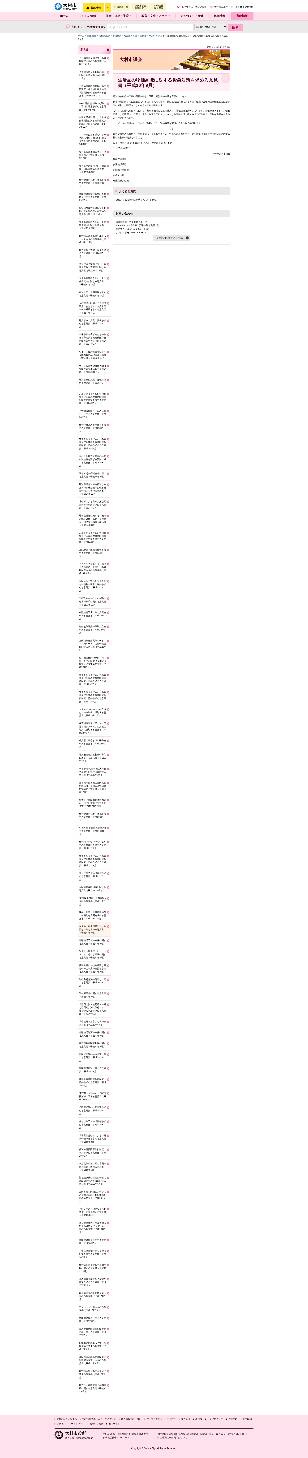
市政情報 (242, 15)
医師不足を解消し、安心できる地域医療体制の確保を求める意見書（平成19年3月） (92, 1196)
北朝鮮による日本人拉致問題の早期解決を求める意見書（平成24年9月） (92, 504)
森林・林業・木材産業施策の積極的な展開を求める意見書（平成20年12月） (92, 915)
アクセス (61, 1423)
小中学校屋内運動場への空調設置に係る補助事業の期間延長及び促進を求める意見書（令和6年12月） (92, 91)
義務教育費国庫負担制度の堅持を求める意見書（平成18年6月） (92, 1152)
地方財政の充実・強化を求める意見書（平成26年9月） (92, 382)
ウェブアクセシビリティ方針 (161, 1419)
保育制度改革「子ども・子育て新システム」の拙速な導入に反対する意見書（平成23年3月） (92, 728)
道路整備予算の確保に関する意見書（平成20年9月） (92, 942)
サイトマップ (77, 1423)
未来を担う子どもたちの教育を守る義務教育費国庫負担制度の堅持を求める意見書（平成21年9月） (92, 861)
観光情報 (219, 15)
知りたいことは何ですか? (89, 26)
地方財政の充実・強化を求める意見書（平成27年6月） (92, 323)
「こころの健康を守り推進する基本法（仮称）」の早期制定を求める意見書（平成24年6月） (92, 569)
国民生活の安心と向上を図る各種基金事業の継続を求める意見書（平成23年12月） (92, 586)
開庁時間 (247, 1419)
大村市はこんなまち (67, 1419)
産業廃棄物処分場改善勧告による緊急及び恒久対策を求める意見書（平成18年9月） (92, 1228)
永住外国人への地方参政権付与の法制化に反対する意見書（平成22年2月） (92, 712)
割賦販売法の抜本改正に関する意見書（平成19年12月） (92, 1057)
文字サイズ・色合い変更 (194, 6)
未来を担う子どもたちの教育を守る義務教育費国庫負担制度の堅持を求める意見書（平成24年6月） (92, 538)
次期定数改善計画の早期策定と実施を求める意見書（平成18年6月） (92, 1166)
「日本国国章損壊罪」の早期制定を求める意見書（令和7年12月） (92, 61)
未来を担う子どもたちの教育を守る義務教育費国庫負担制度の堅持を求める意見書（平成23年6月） (92, 680)
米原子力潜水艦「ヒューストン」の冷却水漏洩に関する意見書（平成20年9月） (92, 954)
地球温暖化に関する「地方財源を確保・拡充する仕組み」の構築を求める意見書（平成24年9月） (92, 520)
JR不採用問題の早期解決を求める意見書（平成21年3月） (93, 901)
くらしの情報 (87, 15)
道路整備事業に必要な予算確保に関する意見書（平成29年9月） (92, 197)
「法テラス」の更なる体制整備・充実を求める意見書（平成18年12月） (92, 1212)
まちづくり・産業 (192, 15)
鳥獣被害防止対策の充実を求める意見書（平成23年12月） (93, 615)
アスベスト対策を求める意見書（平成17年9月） (92, 1309)
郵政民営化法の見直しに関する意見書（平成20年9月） (92, 982)
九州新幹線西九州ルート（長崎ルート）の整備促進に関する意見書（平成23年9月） (92, 645)
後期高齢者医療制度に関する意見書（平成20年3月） (92, 1045)
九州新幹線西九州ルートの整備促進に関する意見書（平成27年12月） (92, 281)
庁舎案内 (232, 1419)
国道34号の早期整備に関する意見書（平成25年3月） (92, 475)
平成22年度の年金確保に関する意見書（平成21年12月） (92, 831)
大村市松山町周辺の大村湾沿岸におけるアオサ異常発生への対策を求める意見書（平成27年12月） (92, 308)
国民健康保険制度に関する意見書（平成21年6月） (92, 889)
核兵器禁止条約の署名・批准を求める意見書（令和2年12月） (92, 154)
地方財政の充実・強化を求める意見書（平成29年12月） (92, 183)
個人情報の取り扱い (131, 1419)
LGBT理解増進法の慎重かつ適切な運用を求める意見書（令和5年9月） (92, 106)
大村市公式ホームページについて (99, 1419)
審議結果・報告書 (121, 35)
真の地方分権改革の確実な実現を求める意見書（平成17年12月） (92, 1282)
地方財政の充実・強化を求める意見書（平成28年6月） (92, 253)
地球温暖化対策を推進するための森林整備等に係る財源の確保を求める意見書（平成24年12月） (92, 489)
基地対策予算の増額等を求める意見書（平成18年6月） (92, 1124)
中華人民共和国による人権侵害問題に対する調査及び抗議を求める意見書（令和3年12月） (92, 122)
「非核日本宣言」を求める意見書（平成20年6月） (92, 1023)
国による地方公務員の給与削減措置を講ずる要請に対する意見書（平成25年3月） (92, 461)
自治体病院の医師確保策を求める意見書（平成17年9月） (92, 1296)
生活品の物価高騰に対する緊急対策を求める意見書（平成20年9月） (92, 929)
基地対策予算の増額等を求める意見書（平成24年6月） (92, 553)
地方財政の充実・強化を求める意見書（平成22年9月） (92, 817)
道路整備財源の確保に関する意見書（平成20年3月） (92, 1034)
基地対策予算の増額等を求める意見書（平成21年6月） (92, 876)
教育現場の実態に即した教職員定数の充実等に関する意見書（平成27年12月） (92, 267)
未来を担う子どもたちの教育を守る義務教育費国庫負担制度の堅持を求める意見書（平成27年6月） (92, 339)
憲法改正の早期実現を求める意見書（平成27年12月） (93, 294)
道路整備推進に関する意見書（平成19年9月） (92, 1070)
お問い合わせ (96, 1423)
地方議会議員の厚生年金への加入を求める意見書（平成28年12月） (92, 239)
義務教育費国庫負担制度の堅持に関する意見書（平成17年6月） (92, 1332)
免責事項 (185, 1419)
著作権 (198, 1419)
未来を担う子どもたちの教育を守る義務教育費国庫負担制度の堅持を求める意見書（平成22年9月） (92, 697)
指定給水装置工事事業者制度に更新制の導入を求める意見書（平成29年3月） (92, 211)
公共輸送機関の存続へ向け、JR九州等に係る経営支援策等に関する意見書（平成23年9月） (93, 662)
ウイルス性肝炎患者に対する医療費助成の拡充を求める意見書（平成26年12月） (93, 354)
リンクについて (215, 1419)
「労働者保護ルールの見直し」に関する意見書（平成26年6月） (92, 414)
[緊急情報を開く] (107, 7)
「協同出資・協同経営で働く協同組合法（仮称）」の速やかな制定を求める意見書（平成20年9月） (92, 1009)
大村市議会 (104, 35)
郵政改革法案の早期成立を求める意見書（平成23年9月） (92, 629)
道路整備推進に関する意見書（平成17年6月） (92, 1320)
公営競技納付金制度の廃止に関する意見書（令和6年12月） (92, 75)
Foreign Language (244, 6)
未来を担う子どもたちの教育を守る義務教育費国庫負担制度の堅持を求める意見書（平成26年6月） (92, 398)
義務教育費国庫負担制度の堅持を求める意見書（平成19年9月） (92, 1082)
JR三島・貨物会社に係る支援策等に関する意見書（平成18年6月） (93, 1096)
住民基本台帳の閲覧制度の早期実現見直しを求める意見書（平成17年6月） (92, 1360)
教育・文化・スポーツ (155, 15)
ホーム (64, 15)
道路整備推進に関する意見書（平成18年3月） (92, 1241)
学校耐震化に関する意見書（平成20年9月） (92, 995)
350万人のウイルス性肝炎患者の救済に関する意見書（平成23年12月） (92, 601)
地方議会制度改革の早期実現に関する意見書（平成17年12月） (92, 1268)
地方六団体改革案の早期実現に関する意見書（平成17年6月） (92, 1388)
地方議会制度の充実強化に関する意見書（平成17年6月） (92, 1374)
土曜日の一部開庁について (173, 1437)
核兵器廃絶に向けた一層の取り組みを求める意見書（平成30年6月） (92, 169)
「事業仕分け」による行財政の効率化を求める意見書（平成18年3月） (92, 1138)
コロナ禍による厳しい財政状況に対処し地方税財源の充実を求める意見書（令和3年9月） (92, 139)
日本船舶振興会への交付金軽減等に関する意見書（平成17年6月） (92, 1346)
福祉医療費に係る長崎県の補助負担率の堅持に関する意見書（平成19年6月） (92, 1180)
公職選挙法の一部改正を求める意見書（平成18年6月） (92, 1110)
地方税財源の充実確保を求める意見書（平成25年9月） (92, 428)
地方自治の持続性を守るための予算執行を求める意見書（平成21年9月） (92, 845)
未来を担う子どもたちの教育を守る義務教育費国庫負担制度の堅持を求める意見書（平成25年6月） (92, 444)
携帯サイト (114, 1423)
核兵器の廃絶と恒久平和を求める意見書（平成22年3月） (92, 743)
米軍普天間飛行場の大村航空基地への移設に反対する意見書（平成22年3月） (92, 771)
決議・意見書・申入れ (144, 35)
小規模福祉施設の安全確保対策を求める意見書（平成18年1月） (92, 1254)
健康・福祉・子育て (119, 15)
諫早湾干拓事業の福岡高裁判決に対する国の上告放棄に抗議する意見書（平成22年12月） (92, 787)
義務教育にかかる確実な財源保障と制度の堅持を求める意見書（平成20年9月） (92, 968)
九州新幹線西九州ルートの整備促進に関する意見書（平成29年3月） (92, 225)
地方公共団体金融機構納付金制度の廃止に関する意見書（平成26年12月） (92, 368)
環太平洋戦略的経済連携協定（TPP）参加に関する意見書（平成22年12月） (92, 803)
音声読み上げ (221, 6)
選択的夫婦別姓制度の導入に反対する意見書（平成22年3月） (92, 757)
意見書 (161, 35)
